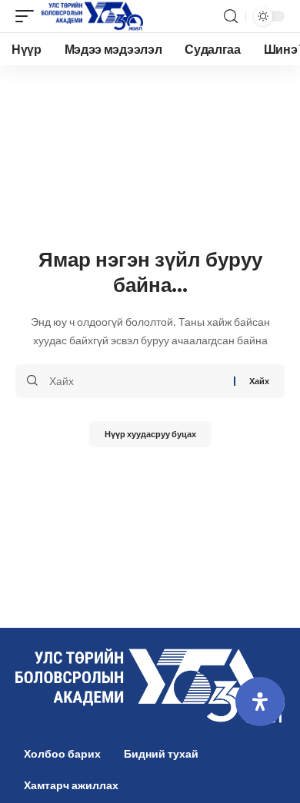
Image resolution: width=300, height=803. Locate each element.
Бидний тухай (161, 753)
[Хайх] (136, 381)
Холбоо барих (62, 753)
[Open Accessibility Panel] (260, 701)
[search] (231, 16)
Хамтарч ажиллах (71, 784)
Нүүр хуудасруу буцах (150, 434)
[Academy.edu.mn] (92, 16)
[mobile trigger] (28, 16)
